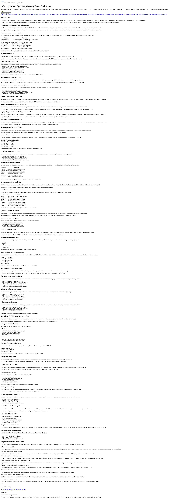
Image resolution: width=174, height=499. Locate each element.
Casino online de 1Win (63, 14)
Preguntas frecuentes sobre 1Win (159, 14)
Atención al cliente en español (145, 14)
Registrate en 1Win (12, 14)
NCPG (23, 489)
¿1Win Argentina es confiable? (24, 14)
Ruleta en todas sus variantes (89, 14)
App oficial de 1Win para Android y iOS (116, 14)
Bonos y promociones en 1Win (38, 14)
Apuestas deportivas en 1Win (51, 14)
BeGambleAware (16, 489)
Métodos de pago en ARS (132, 14)
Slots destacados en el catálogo (76, 14)
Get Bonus (3, 11)
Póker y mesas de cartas (101, 14)
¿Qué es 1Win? (4, 14)
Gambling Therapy (7, 489)
